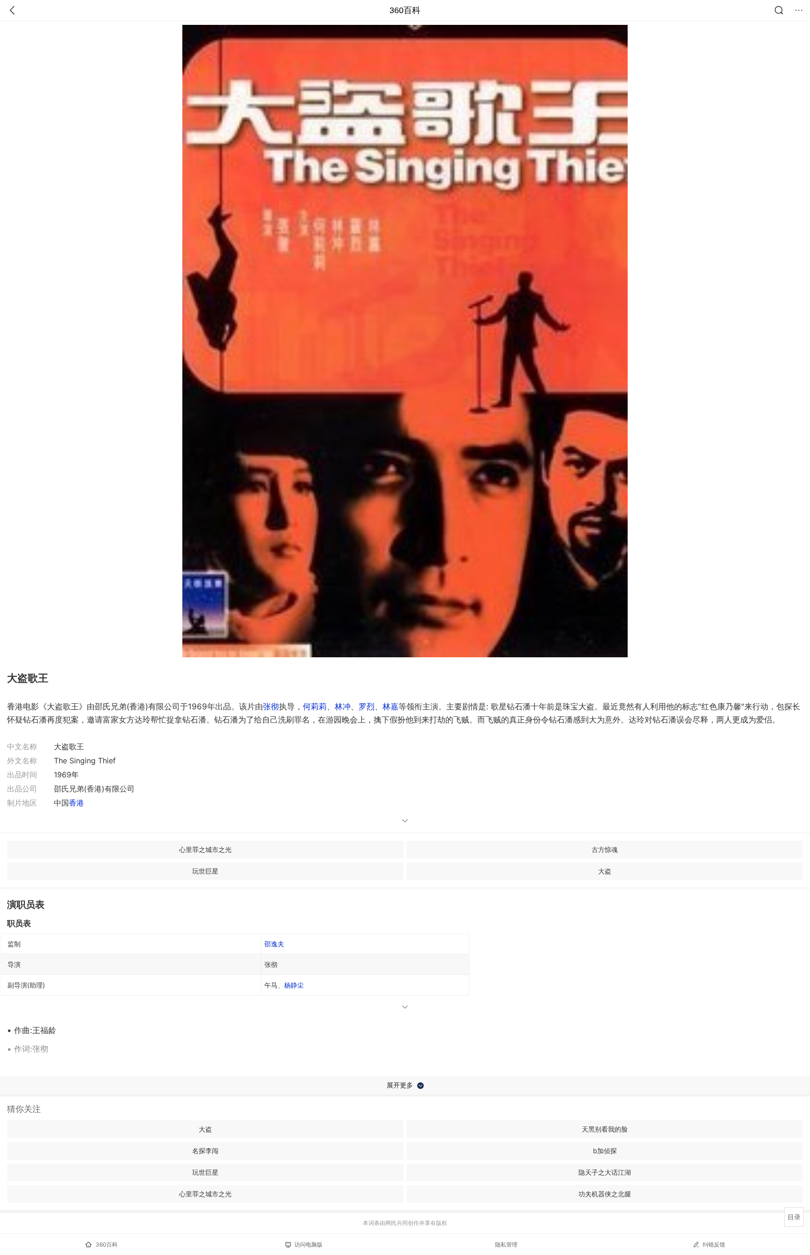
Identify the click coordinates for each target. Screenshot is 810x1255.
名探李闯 (205, 1151)
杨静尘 (294, 985)
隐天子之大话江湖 (604, 1172)
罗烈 (367, 706)
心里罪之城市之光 (205, 849)
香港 (76, 802)
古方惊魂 (605, 849)
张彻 (271, 706)
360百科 (405, 10)
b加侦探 (605, 1151)
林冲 (343, 706)
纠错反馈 (714, 1244)
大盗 (604, 871)
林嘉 (390, 706)
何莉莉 (315, 706)
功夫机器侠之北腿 (604, 1194)
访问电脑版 (308, 1244)
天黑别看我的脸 (605, 1129)
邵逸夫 (274, 944)
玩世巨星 (205, 871)
